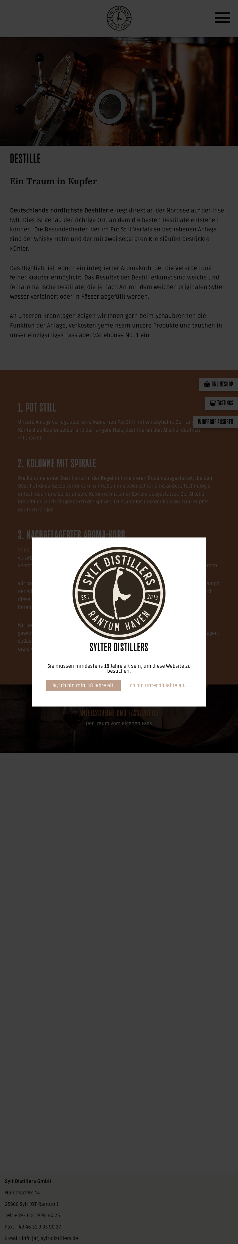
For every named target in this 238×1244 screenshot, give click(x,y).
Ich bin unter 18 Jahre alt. (157, 685)
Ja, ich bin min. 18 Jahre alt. (83, 685)
